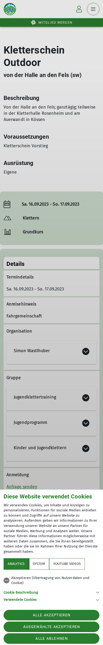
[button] (51, 592)
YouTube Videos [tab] (67, 564)
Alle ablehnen (51, 638)
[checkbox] (51, 581)
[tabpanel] (51, 588)
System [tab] (39, 564)
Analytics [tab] (16, 564)
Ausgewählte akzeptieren (51, 627)
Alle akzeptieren (51, 615)
